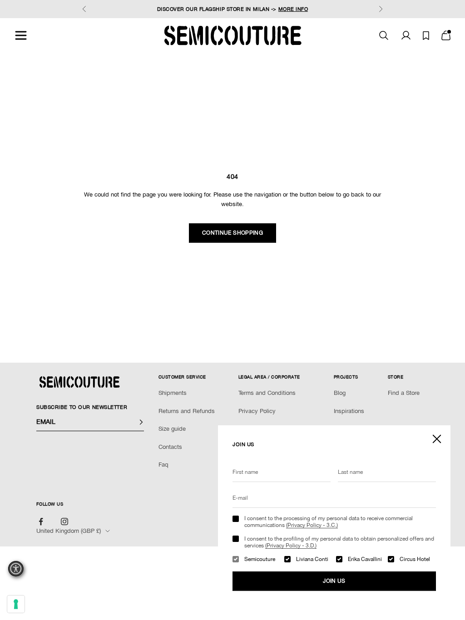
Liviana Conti (312, 559)
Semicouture (259, 559)
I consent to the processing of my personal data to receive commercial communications (328, 521)
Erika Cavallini (365, 559)
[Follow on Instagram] (64, 521)
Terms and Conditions (267, 392)
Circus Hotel (415, 559)
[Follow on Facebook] (40, 521)
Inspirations (349, 411)
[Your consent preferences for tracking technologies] (16, 604)
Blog (340, 392)
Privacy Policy (257, 411)
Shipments (172, 392)
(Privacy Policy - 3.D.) (291, 545)
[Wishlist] (426, 35)
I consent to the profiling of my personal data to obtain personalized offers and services (339, 542)
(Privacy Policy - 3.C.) (312, 525)
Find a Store (404, 392)
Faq (163, 464)
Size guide (172, 428)
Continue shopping (232, 233)
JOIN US (334, 581)
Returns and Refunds (186, 411)
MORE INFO (293, 9)
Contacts (170, 446)
